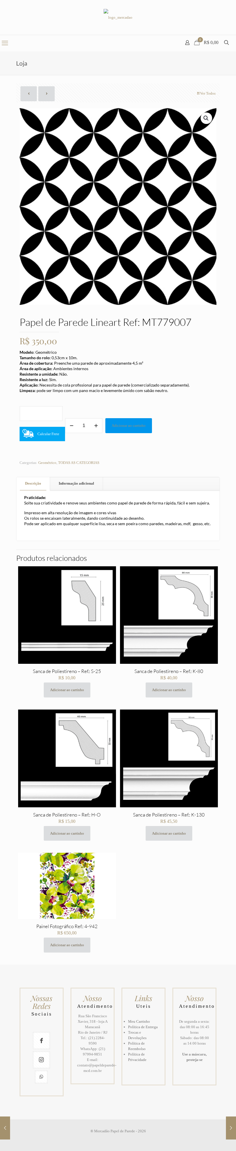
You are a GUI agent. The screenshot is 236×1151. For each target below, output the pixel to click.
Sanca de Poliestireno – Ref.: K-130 (169, 815)
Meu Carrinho (139, 1021)
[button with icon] (41, 1040)
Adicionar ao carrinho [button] (67, 690)
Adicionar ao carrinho (129, 425)
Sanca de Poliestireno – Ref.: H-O (67, 815)
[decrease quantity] (71, 426)
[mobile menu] (5, 43)
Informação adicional (76, 483)
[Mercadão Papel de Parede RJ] (118, 17)
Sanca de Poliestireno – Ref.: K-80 (168, 671)
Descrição (33, 483)
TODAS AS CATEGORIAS (78, 462)
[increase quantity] (96, 426)
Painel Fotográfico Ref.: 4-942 (67, 926)
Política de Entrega (143, 1027)
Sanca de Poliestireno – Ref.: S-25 (67, 671)
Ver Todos (208, 93)
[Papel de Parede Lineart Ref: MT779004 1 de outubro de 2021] (5, 1127)
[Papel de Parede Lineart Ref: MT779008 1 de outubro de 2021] (231, 1127)
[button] (206, 118)
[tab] (33, 483)
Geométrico (47, 462)
